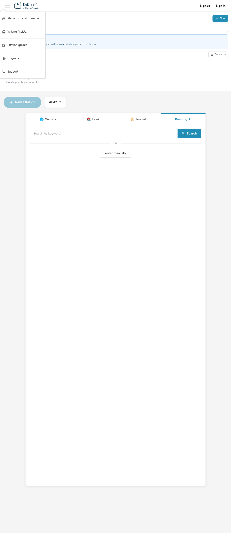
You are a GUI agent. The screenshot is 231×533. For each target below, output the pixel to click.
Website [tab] (47, 119)
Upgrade (13, 58)
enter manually (115, 153)
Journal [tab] (138, 119)
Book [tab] (93, 119)
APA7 (55, 102)
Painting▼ (183, 119)
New (222, 18)
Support (12, 71)
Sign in (221, 5)
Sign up (205, 5)
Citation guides (17, 45)
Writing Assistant (18, 31)
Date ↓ (218, 54)
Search (192, 133)
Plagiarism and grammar (23, 18)
